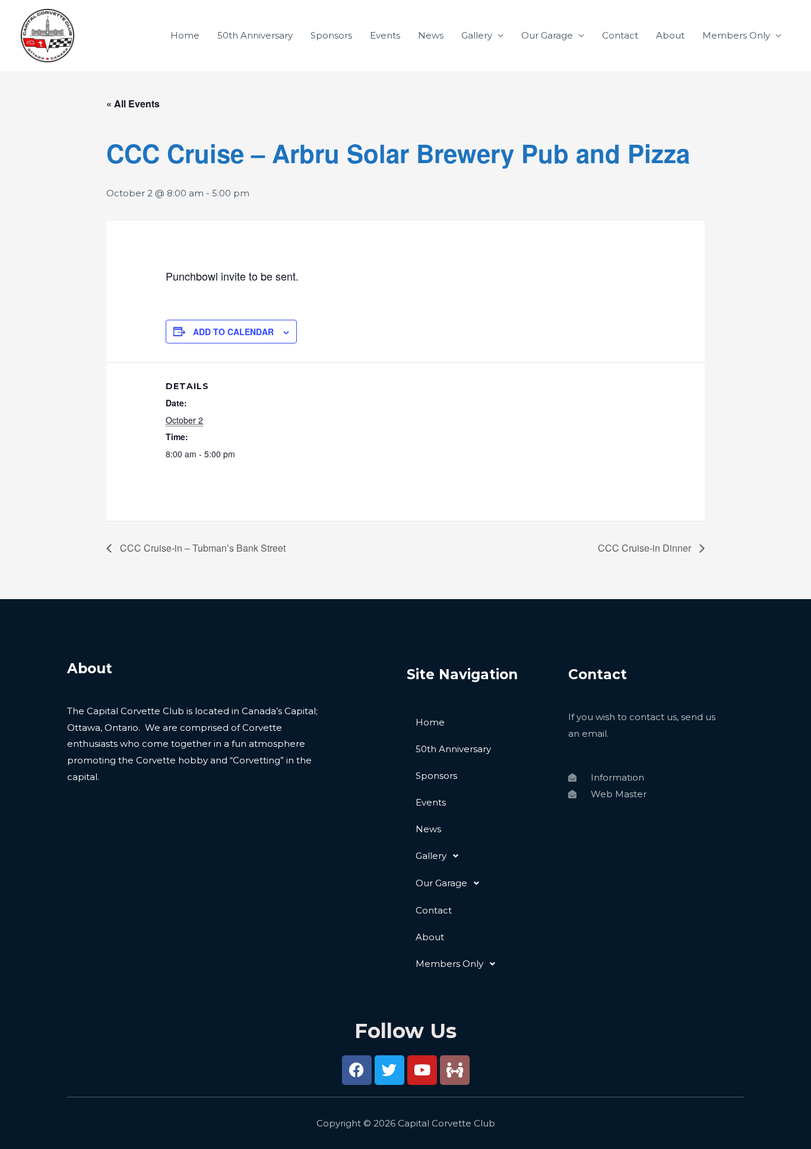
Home (184, 35)
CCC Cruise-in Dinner (645, 548)
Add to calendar (233, 332)
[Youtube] (422, 1070)
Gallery (476, 35)
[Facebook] (357, 1070)
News (430, 35)
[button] (481, 856)
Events (385, 35)
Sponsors (331, 35)
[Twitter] (389, 1070)
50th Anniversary (255, 35)
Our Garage (547, 35)
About (670, 35)
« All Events (133, 103)
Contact (620, 35)
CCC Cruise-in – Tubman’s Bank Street (202, 548)
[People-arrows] (455, 1070)
